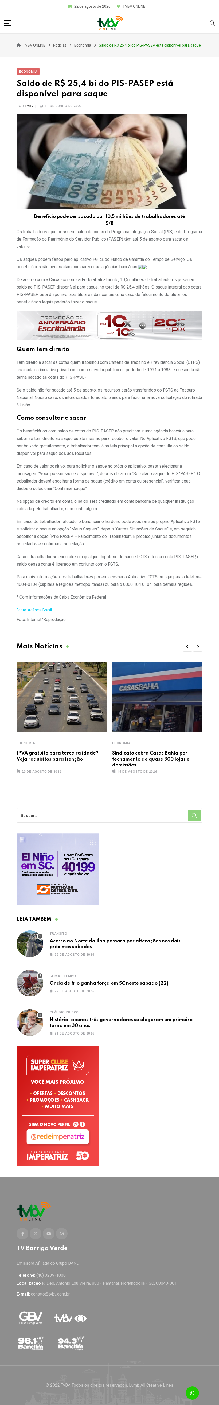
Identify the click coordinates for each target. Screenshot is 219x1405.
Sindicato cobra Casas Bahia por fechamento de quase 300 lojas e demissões (151, 759)
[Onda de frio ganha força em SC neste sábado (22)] (30, 983)
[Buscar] (212, 23)
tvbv (29, 106)
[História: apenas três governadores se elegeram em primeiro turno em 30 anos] (30, 1022)
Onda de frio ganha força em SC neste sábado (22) (109, 983)
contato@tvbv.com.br (50, 1294)
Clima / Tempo (63, 976)
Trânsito (58, 934)
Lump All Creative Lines (151, 1385)
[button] (187, 647)
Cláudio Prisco (64, 1012)
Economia (26, 743)
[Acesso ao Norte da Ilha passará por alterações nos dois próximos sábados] (30, 943)
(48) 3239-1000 (51, 1275)
